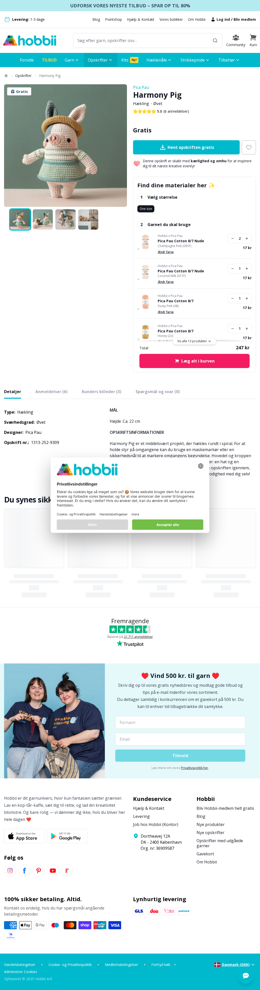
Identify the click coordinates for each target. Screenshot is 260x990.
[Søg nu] (215, 40)
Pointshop (113, 19)
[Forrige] (11, 145)
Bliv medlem (245, 19)
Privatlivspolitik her (194, 768)
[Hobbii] (29, 40)
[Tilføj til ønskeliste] (249, 147)
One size (146, 209)
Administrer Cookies (20, 971)
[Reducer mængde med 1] (233, 238)
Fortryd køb (160, 964)
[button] (253, 40)
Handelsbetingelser (19, 964)
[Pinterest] (38, 870)
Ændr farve (166, 252)
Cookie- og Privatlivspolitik (70, 964)
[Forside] (6, 76)
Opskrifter (23, 75)
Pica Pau (141, 87)
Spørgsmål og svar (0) (158, 391)
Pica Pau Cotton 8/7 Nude (181, 241)
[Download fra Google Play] (67, 836)
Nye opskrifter (210, 832)
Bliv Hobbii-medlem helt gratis (225, 808)
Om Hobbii (196, 19)
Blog (96, 19)
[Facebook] (24, 870)
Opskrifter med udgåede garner (220, 843)
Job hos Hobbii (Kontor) (155, 824)
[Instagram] (10, 870)
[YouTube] (53, 870)
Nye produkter (211, 824)
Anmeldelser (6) (51, 391)
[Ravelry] (67, 870)
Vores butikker (171, 19)
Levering (141, 816)
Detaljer (12, 391)
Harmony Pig (49, 75)
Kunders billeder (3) (101, 391)
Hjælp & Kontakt (140, 19)
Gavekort (205, 854)
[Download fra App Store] (24, 836)
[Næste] (120, 145)
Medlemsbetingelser (121, 964)
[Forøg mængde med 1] (247, 238)
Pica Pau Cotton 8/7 (175, 301)
